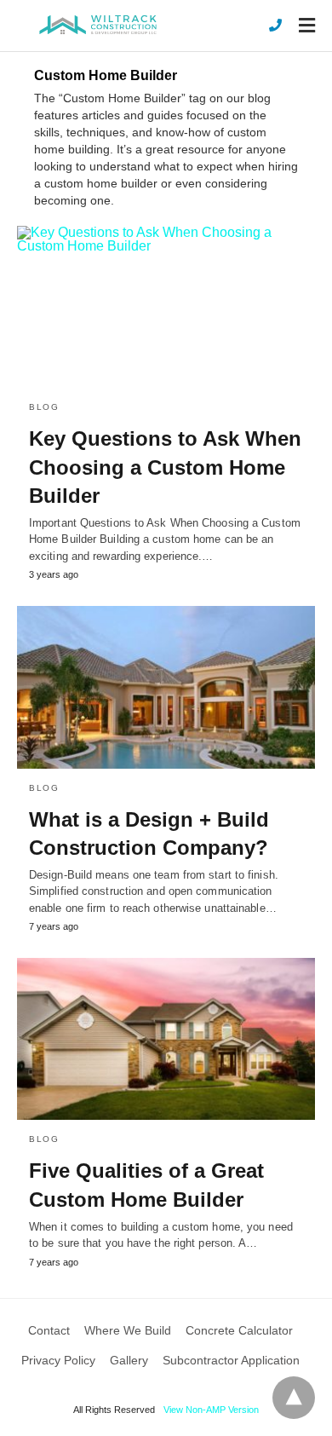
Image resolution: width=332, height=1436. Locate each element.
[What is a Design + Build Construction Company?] (166, 687)
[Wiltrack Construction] (98, 24)
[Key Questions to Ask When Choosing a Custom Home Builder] (166, 307)
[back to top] (293, 1397)
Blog (44, 407)
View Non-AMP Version (211, 1409)
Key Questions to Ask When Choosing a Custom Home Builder (165, 467)
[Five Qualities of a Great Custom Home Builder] (166, 1039)
